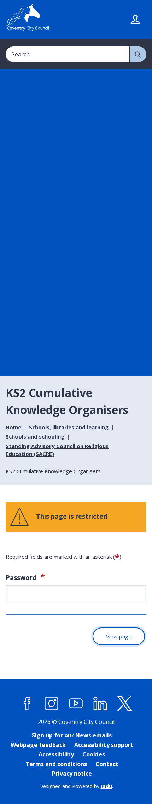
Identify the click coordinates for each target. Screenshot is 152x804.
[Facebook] (27, 703)
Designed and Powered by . (76, 786)
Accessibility (56, 754)
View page (118, 636)
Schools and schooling (35, 436)
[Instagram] (52, 703)
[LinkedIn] (100, 703)
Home (13, 427)
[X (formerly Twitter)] (125, 703)
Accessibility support (103, 745)
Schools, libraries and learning (69, 427)
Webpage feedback (38, 745)
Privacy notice (72, 773)
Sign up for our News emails (72, 735)
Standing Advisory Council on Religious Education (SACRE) (57, 450)
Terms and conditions (56, 764)
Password (46, 576)
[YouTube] (76, 703)
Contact (106, 764)
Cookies (93, 754)
